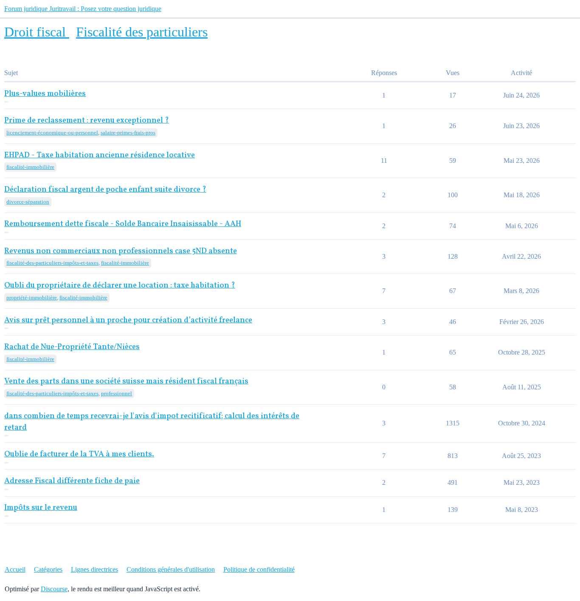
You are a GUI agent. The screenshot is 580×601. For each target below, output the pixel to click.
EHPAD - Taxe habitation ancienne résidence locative (99, 155)
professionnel (116, 393)
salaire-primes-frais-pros (128, 132)
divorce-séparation (27, 201)
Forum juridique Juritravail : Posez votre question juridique (82, 8)
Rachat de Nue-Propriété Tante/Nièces (72, 347)
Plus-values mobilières (45, 94)
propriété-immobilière (31, 297)
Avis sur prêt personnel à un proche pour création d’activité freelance (128, 320)
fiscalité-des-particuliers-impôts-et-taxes (52, 263)
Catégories (48, 569)
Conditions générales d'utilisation (171, 569)
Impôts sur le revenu (40, 508)
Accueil (15, 569)
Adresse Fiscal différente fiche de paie (72, 481)
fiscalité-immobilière (30, 167)
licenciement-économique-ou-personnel (52, 132)
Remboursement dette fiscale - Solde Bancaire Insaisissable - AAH (122, 224)
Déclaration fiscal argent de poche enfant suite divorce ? (105, 189)
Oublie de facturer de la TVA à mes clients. (79, 454)
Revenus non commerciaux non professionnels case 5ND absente (120, 251)
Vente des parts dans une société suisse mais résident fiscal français (126, 381)
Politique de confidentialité (259, 569)
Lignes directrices (94, 569)
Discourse (54, 589)
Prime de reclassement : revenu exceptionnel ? (86, 120)
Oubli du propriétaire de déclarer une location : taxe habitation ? (119, 285)
